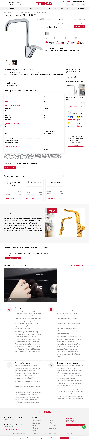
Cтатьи (34, 430)
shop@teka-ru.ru (71, 418)
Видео (50, 423)
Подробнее (76, 130)
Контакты (51, 427)
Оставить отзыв (9, 167)
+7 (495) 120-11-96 (76, 140)
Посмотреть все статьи (75, 106)
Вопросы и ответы (53, 422)
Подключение (35, 422)
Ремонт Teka (35, 428)
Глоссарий (51, 420)
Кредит (34, 425)
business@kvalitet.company (75, 422)
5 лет (72, 43)
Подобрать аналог (79, 26)
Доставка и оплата (36, 420)
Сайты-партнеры (53, 428)
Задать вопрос (13, 258)
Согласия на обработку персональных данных (44, 438)
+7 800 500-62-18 (9, 4)
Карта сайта (69, 433)
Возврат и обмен (53, 425)
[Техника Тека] (44, 3)
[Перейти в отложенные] (67, 4)
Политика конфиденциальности (39, 433)
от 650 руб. (51, 43)
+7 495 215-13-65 (9, 2)
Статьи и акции (66, 1)
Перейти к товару (9, 198)
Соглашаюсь (65, 437)
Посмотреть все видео (77, 265)
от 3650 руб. (62, 43)
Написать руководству (75, 425)
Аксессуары (47, 8)
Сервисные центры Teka (38, 427)
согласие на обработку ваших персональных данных (31, 437)
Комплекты (64, 8)
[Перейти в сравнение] (72, 4)
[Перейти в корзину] (78, 4)
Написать (75, 145)
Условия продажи (36, 423)
